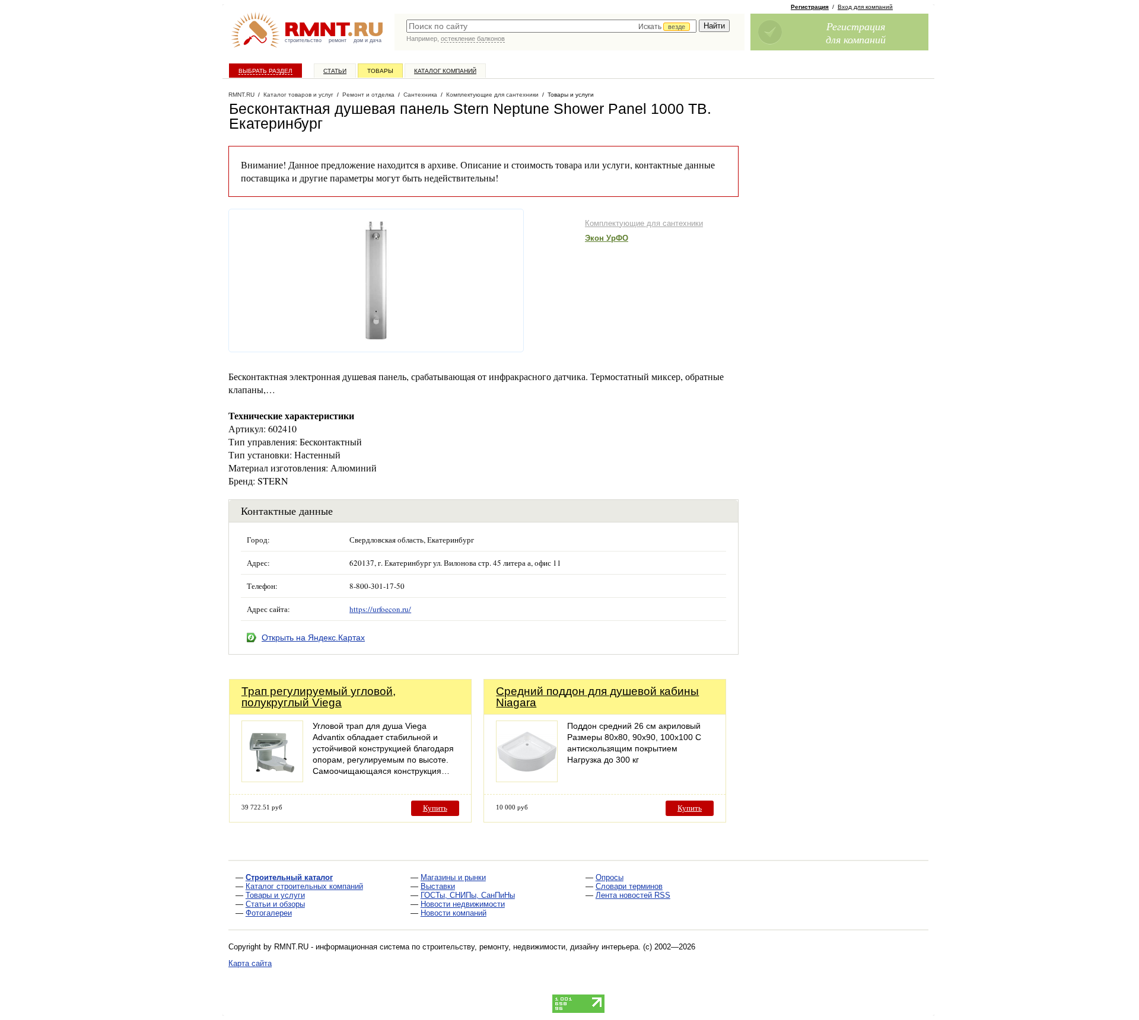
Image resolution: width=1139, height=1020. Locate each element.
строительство (303, 40)
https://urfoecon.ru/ (380, 609)
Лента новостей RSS (633, 895)
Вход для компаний (865, 7)
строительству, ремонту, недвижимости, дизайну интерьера (530, 946)
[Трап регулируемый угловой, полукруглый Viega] (272, 778)
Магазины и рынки (453, 877)
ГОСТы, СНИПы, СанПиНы (468, 895)
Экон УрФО (606, 238)
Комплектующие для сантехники (644, 223)
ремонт (337, 40)
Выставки (438, 886)
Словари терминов (629, 886)
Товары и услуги (275, 895)
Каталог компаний (445, 71)
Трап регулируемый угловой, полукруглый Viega (318, 697)
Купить (435, 808)
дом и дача (367, 40)
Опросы (609, 877)
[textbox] (551, 26)
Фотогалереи (269, 913)
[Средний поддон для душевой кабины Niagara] (527, 778)
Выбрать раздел (265, 71)
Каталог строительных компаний (304, 886)
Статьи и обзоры (275, 904)
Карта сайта (250, 963)
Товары (380, 71)
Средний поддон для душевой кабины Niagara (597, 697)
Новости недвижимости (463, 904)
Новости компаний (453, 913)
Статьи (334, 71)
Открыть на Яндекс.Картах (313, 637)
